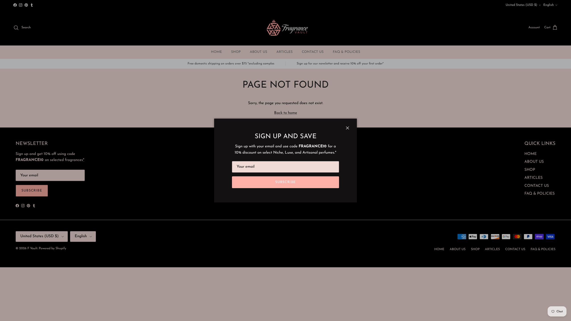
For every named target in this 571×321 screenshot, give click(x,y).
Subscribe (285, 182)
